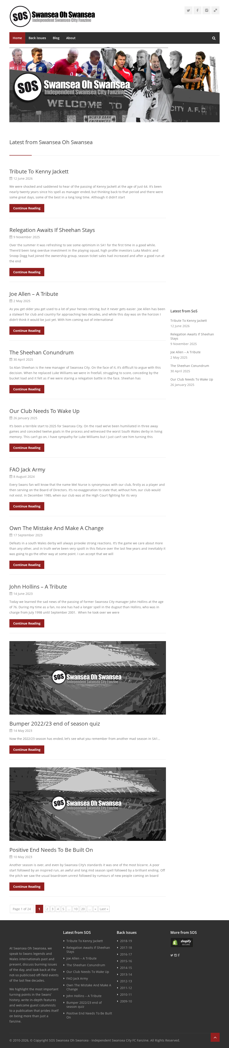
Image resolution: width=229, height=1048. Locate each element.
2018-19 (126, 941)
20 (83, 909)
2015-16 (126, 961)
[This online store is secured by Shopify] (195, 942)
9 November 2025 (26, 237)
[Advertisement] (195, 235)
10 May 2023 (22, 857)
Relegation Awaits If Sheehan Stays (52, 230)
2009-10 (126, 1001)
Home (17, 38)
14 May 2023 (22, 730)
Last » (104, 909)
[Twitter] (188, 10)
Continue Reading (26, 208)
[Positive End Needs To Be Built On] (87, 804)
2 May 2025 (21, 301)
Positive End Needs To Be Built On (51, 849)
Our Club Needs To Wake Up (44, 411)
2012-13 (126, 981)
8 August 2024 (24, 476)
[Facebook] (197, 10)
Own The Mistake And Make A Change (56, 528)
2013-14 (126, 974)
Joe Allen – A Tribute (33, 293)
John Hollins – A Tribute (38, 586)
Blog (56, 38)
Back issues (37, 38)
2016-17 (126, 954)
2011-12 (126, 988)
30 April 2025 (23, 359)
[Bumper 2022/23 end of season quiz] (87, 678)
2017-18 (126, 947)
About (71, 38)
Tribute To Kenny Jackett (38, 171)
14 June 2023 (23, 593)
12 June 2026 (23, 178)
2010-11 (126, 994)
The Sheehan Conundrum (41, 352)
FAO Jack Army (27, 469)
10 (76, 909)
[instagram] (206, 10)
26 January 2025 (25, 418)
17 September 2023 (27, 535)
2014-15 (126, 968)
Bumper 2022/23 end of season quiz (54, 723)
